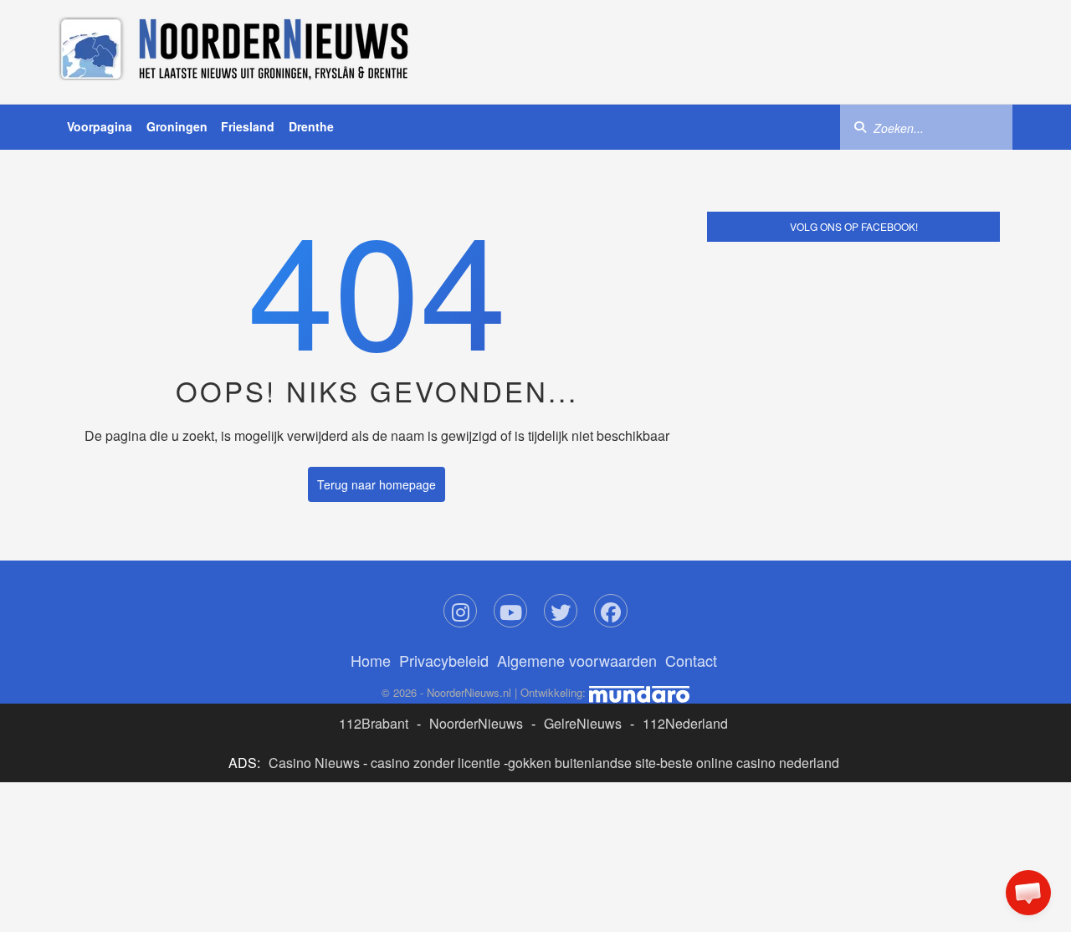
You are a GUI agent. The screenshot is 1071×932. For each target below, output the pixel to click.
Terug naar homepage (376, 484)
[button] (1028, 892)
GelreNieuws (583, 723)
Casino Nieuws (314, 762)
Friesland (247, 126)
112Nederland (685, 723)
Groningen (177, 126)
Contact (691, 660)
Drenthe (311, 126)
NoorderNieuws (476, 723)
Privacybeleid (444, 660)
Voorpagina (99, 126)
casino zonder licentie (435, 762)
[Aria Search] (860, 126)
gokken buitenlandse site (582, 762)
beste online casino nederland (749, 762)
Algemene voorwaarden (577, 660)
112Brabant (373, 723)
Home (371, 660)
